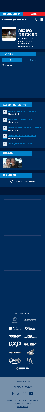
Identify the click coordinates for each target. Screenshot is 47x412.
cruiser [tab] (33, 60)
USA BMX (24, 401)
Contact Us (23, 382)
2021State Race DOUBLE (22, 135)
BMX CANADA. (33, 401)
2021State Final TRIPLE (21, 119)
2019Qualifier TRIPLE (20, 144)
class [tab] (12, 60)
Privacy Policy (22, 387)
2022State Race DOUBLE (22, 111)
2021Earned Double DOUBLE (24, 127)
